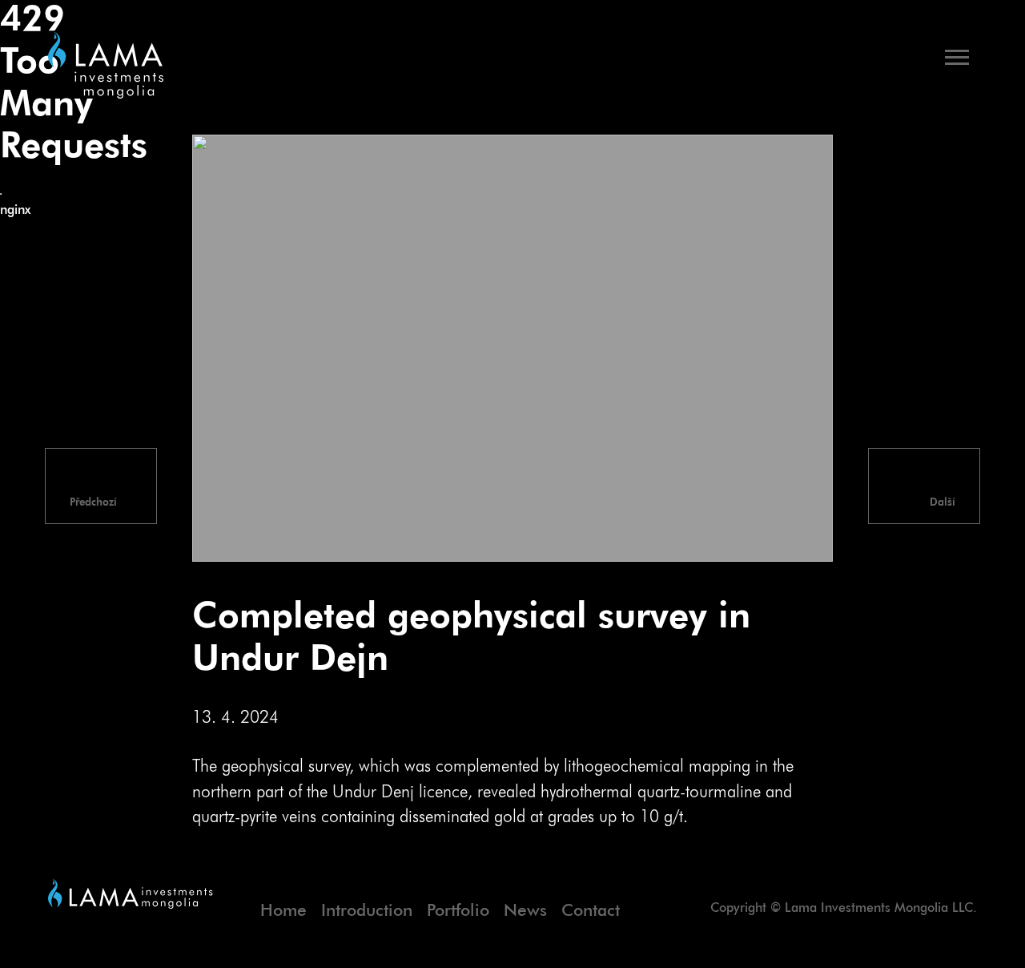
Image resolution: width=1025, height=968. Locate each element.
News (525, 911)
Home (283, 911)
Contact (590, 911)
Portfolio (458, 911)
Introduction (366, 911)
